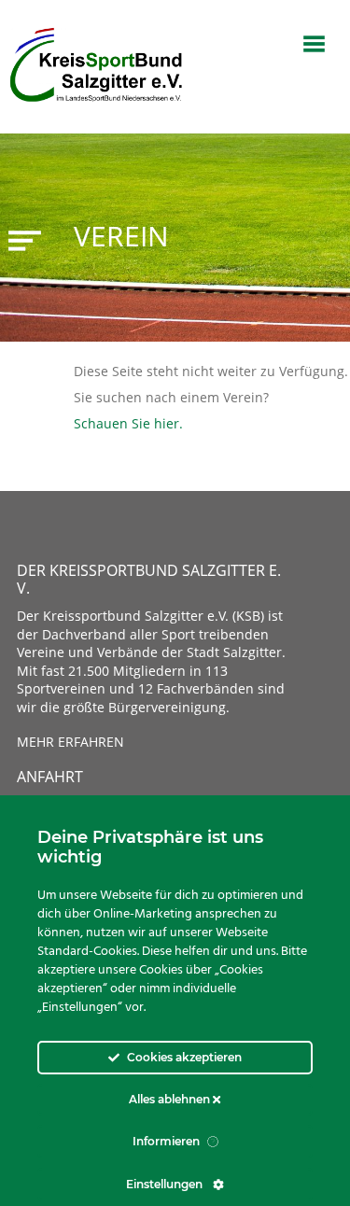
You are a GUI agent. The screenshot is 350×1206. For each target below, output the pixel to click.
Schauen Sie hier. (128, 423)
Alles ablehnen (171, 1099)
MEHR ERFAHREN (70, 741)
